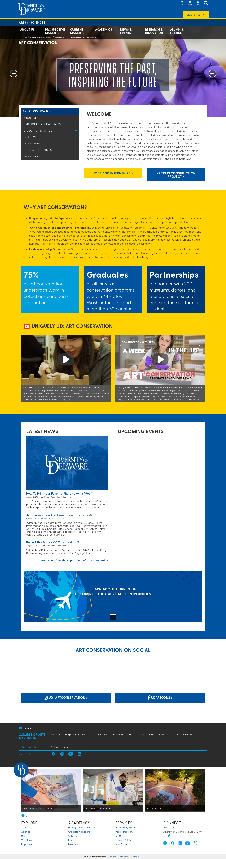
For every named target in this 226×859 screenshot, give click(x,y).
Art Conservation (92, 37)
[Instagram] (165, 843)
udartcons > (161, 697)
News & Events (126, 31)
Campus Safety (123, 840)
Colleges (72, 835)
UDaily (24, 835)
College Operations (61, 747)
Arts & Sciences (32, 22)
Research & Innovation (154, 31)
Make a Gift (32, 156)
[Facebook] (172, 843)
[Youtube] (187, 843)
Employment (27, 844)
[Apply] (189, 3)
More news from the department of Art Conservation (74, 560)
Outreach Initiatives (38, 149)
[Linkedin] (180, 843)
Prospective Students (55, 31)
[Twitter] (195, 843)
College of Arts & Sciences (40, 37)
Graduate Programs (38, 130)
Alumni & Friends (177, 31)
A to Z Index (121, 844)
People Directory (124, 831)
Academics (103, 29)
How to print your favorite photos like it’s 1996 (58, 493)
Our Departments (75, 37)
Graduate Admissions (79, 831)
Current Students (77, 31)
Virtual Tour (27, 840)
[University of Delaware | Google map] (169, 835)
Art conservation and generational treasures (58, 515)
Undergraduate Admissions (82, 827)
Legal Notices (124, 856)
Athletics (25, 831)
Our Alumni (32, 143)
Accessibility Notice (125, 827)
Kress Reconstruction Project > (176, 174)
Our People (31, 137)
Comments (113, 856)
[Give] (197, 3)
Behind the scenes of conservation (51, 542)
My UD (118, 835)
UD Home (23, 37)
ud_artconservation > (68, 697)
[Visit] (182, 3)
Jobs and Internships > (113, 173)
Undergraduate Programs (42, 124)
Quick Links (193, 14)
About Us (27, 29)
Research (73, 844)
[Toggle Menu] (76, 118)
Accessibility (135, 856)
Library (71, 840)
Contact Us (168, 827)
